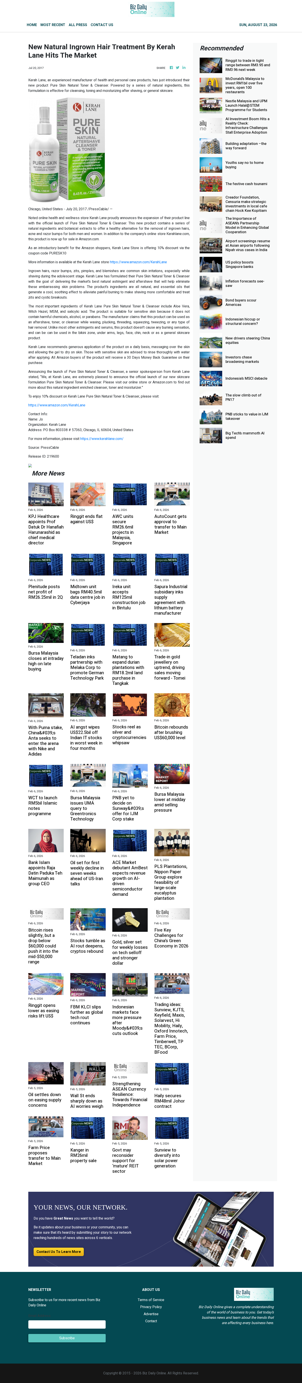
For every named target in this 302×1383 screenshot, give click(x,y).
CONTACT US (102, 25)
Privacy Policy (151, 1307)
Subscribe (67, 1338)
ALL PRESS (78, 25)
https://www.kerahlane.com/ (102, 438)
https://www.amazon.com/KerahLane (138, 262)
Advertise (151, 1314)
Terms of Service (151, 1300)
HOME (32, 25)
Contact (151, 1321)
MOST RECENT (52, 25)
